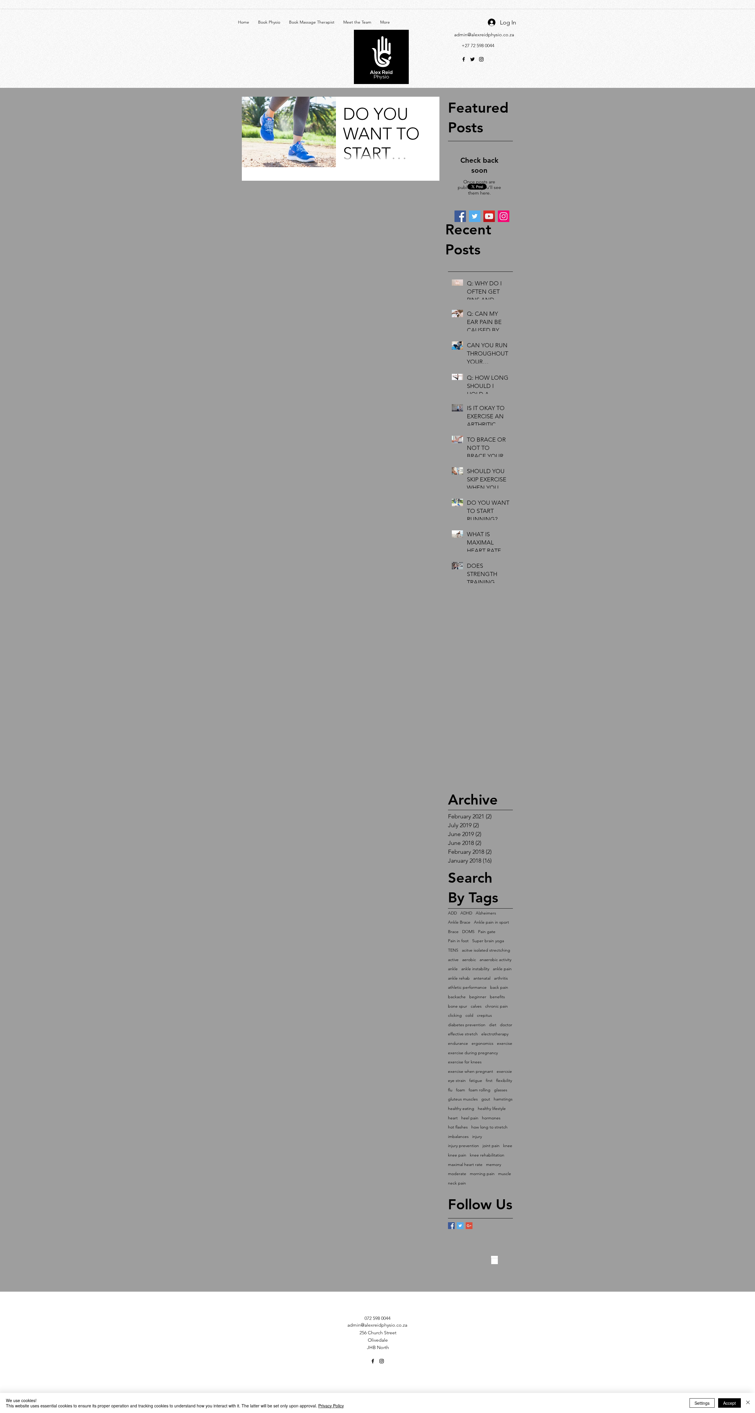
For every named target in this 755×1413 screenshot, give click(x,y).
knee (507, 1145)
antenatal (481, 978)
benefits (497, 996)
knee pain (457, 1155)
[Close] (747, 1403)
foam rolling (479, 1090)
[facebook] (464, 59)
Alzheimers (486, 913)
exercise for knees (465, 1062)
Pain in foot (458, 940)
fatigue (475, 1080)
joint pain (491, 1145)
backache (457, 996)
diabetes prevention (466, 1024)
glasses (500, 1090)
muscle (504, 1173)
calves (476, 1006)
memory (493, 1164)
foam (460, 1090)
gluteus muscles (463, 1099)
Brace (453, 931)
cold (469, 1015)
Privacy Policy (331, 1406)
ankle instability (475, 968)
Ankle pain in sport (491, 922)
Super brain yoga (488, 940)
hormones (491, 1118)
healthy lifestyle (492, 1108)
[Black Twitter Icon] (472, 59)
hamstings (503, 1099)
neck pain (457, 1183)
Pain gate (486, 931)
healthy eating (461, 1108)
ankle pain (502, 968)
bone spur (457, 1006)
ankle (453, 968)
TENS (453, 950)
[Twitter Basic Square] (460, 1225)
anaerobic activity (495, 959)
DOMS (468, 931)
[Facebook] (460, 216)
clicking (455, 1015)
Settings (702, 1403)
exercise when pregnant (470, 1071)
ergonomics (482, 1043)
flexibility (504, 1080)
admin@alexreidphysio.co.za (484, 34)
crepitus (484, 1015)
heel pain (469, 1118)
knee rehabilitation (487, 1155)
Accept (729, 1403)
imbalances (458, 1136)
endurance (458, 1043)
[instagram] (481, 59)
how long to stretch (489, 1127)
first (489, 1080)
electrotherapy (494, 1034)
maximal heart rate (465, 1164)
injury (477, 1136)
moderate (457, 1173)
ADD (452, 913)
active (453, 959)
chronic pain (496, 1006)
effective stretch (463, 1034)
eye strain (457, 1080)
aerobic (469, 959)
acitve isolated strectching (486, 950)
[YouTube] (489, 216)
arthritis (501, 978)
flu (450, 1090)
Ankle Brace (459, 922)
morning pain (482, 1173)
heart (453, 1118)
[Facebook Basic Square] (451, 1225)
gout (485, 1099)
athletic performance (467, 987)
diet (492, 1024)
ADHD (466, 913)
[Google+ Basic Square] (469, 1225)
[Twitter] (474, 216)
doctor (506, 1024)
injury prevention (463, 1145)
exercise (504, 1043)
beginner (477, 996)
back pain (499, 987)
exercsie (504, 1071)
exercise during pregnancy (473, 1052)
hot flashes (458, 1127)
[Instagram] (503, 216)
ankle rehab (459, 978)
